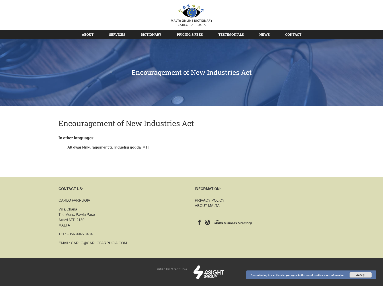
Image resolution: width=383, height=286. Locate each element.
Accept (360, 275)
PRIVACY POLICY (210, 200)
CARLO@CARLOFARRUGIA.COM (99, 243)
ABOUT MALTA (207, 206)
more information (334, 275)
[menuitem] (90, 34)
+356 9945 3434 (80, 234)
